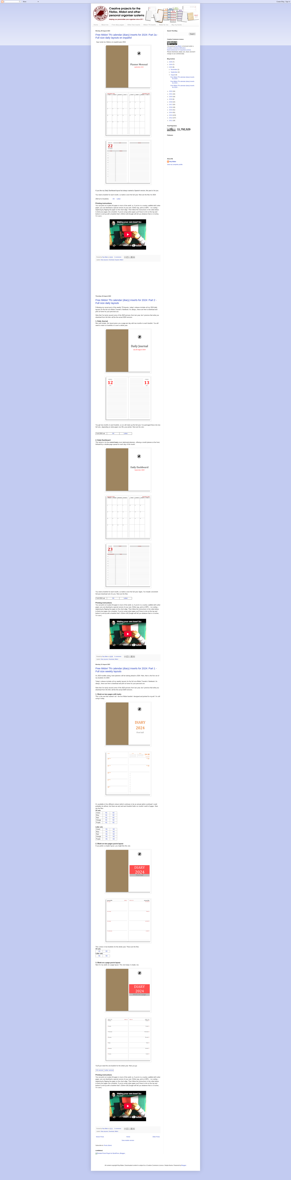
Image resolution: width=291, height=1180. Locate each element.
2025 (171, 62)
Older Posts (156, 1137)
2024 (171, 64)
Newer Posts (100, 1137)
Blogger (183, 1165)
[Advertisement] (128, 278)
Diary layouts (104, 259)
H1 (106, 813)
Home (96, 25)
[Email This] (125, 257)
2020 (171, 96)
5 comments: (118, 656)
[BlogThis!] (127, 257)
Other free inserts (133, 25)
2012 (171, 118)
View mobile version (128, 1140)
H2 (113, 813)
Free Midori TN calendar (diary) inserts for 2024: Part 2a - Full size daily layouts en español (126, 36)
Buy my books (177, 25)
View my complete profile (175, 164)
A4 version (99, 1070)
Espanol (117, 259)
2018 (171, 102)
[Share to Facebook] (132, 257)
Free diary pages (118, 25)
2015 (171, 110)
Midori (121, 259)
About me (104, 25)
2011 (171, 120)
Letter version (108, 1070)
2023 (171, 67)
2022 (171, 91)
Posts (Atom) (108, 1145)
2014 (171, 112)
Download (111, 259)
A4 (113, 199)
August (173, 75)
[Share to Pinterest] (134, 257)
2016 (171, 107)
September (174, 72)
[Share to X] (129, 257)
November (174, 69)
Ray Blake (178, 46)
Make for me (163, 25)
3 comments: (118, 257)
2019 (171, 99)
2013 (171, 115)
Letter (118, 199)
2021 (171, 94)
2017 (171, 104)
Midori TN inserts (149, 25)
